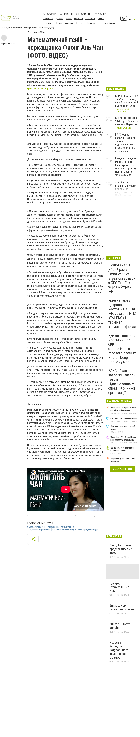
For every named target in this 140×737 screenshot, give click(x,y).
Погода (59, 23)
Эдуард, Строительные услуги (119, 587)
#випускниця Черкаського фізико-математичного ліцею (51, 529)
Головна (51, 14)
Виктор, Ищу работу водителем (121, 607)
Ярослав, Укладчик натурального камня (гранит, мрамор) (119, 650)
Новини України (108, 23)
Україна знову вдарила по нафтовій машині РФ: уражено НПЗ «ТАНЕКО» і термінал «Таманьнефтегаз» (122, 313)
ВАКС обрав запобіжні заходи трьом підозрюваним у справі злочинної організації (125, 143)
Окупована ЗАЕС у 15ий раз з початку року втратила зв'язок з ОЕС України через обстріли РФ (121, 278)
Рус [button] (123, 18)
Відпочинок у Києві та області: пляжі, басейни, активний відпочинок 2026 (126, 100)
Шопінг (69, 18)
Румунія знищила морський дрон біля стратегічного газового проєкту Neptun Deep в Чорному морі (126, 167)
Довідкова (80, 23)
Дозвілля (59, 18)
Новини (68, 14)
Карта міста (92, 23)
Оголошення (48, 18)
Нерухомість (48, 23)
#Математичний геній (36, 527)
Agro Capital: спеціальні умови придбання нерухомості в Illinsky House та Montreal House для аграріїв (126, 192)
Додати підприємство (122, 469)
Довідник (85, 14)
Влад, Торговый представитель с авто (120, 549)
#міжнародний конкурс (88, 529)
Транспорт (69, 23)
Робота (101, 18)
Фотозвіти (78, 18)
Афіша (102, 14)
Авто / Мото (90, 18)
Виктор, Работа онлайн (119, 626)
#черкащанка (53, 527)
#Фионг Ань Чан (68, 527)
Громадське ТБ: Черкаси (40, 88)
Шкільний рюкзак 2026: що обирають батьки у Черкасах (126, 121)
